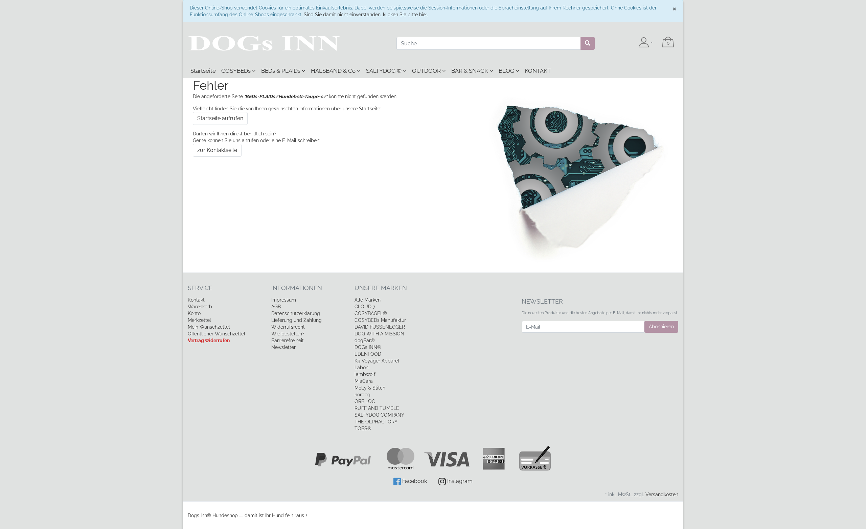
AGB (276, 306)
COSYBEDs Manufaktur (380, 320)
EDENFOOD (368, 354)
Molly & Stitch (370, 388)
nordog (362, 394)
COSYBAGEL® (371, 313)
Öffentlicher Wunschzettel (216, 333)
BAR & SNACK (470, 70)
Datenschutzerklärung (295, 313)
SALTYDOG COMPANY (379, 415)
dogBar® (365, 340)
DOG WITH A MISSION (379, 333)
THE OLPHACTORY (376, 421)
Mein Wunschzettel (209, 327)
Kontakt (196, 300)
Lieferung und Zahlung (296, 320)
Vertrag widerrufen (209, 340)
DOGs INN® (368, 347)
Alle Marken (368, 300)
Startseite (203, 70)
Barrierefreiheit (287, 340)
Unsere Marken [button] (381, 287)
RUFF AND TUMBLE (377, 408)
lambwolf (365, 374)
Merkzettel (199, 320)
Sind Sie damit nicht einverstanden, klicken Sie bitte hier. (366, 14)
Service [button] (200, 287)
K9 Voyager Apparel (377, 360)
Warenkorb (200, 306)
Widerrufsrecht (288, 327)
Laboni (362, 367)
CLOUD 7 (365, 306)
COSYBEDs (236, 70)
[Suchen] (587, 43)
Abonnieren (661, 326)
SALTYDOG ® (384, 70)
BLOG (507, 70)
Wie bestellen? (287, 333)
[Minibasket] (668, 42)
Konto (194, 313)
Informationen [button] (296, 287)
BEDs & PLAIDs (281, 70)
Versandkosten (661, 494)
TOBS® (363, 428)
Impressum (283, 300)
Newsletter (283, 347)
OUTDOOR (427, 70)
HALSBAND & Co (334, 70)
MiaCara (364, 381)
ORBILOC (365, 401)
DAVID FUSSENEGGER (380, 327)
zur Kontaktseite (217, 150)
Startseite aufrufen (220, 118)
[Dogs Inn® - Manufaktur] (287, 43)
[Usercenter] (645, 42)
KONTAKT (538, 70)
